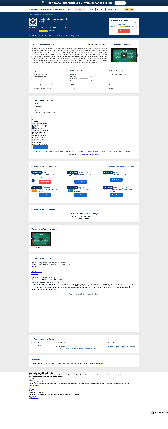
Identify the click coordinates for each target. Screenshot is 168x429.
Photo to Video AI (57, 421)
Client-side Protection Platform (91, 414)
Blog (30, 415)
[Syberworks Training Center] (70, 178)
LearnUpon (79, 188)
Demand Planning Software (90, 407)
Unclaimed (44, 31)
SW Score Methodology (36, 417)
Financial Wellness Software (90, 422)
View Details (81, 181)
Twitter (118, 346)
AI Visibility (129, 9)
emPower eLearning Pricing (90, 154)
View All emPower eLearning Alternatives (121, 166)
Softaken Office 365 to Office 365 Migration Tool (67, 410)
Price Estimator (33, 410)
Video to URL (56, 422)
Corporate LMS (37, 14)
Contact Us (32, 421)
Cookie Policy (48, 410)
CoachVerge (56, 408)
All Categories (33, 408)
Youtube (132, 346)
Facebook (124, 346)
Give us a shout (35, 385)
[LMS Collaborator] (35, 192)
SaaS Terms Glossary (35, 419)
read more (41, 176)
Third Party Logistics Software (91, 408)
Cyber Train (115, 172)
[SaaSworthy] (50, 9)
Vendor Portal (33, 412)
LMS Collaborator (46, 188)
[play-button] (124, 55)
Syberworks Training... (83, 172)
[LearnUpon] (70, 192)
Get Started (120, 3)
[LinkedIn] (129, 409)
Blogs (91, 9)
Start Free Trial (40, 147)
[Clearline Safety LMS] (106, 192)
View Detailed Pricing (37, 78)
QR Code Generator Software (91, 412)
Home (30, 14)
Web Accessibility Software (90, 417)
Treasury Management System (91, 421)
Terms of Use (48, 408)
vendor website (79, 151)
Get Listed (33, 396)
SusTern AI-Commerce (59, 415)
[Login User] (136, 9)
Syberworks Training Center (40, 268)
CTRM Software (86, 410)
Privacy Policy (48, 407)
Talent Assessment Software (90, 419)
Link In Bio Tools (87, 415)
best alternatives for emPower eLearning (56, 264)
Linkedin (111, 346)
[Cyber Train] (106, 176)
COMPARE (33, 27)
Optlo (53, 417)
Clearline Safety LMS (118, 188)
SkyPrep (42, 172)
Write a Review (84, 218)
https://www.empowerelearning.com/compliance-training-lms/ (76, 348)
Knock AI (54, 412)
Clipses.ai (55, 419)
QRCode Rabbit (57, 407)
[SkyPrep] (114, 28)
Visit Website (124, 31)
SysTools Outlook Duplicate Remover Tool (65, 414)
